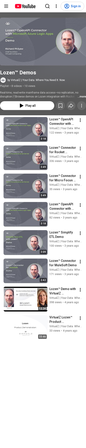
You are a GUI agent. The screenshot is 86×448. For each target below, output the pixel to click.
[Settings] (56, 6)
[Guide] (6, 6)
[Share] (71, 105)
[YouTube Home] (25, 6)
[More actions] (81, 105)
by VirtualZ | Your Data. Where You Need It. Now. (36, 80)
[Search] (47, 6)
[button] (43, 42)
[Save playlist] (60, 105)
